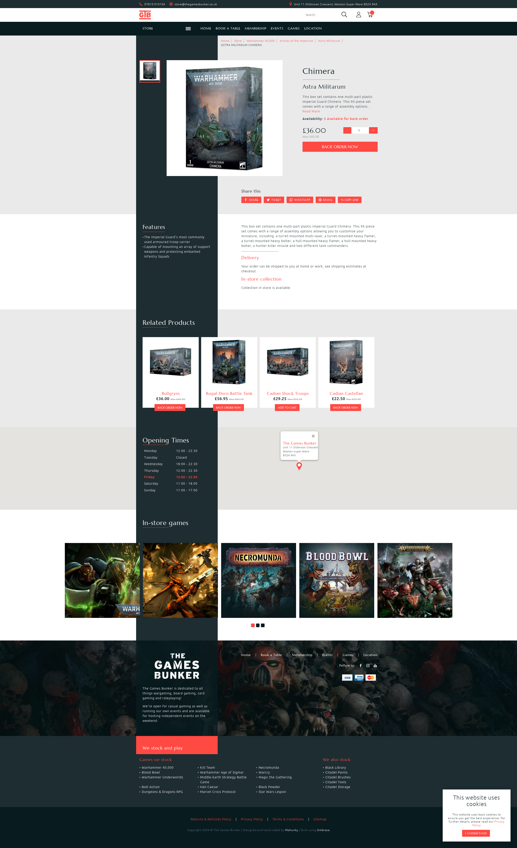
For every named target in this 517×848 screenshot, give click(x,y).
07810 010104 (154, 4)
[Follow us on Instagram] (368, 665)
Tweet (275, 200)
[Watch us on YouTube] (376, 665)
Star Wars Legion (272, 791)
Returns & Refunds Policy (211, 819)
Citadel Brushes (338, 777)
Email (327, 200)
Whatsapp (301, 200)
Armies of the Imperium (296, 40)
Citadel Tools (335, 782)
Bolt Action (151, 787)
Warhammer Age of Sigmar (222, 772)
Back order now (340, 146)
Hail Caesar (209, 787)
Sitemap (320, 819)
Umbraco (323, 830)
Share (253, 200)
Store (238, 40)
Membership (255, 28)
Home (206, 28)
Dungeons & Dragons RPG (162, 791)
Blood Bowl (151, 772)
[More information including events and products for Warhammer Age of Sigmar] (414, 580)
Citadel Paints (336, 772)
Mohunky (291, 830)
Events (277, 28)
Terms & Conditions (288, 819)
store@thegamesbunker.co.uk (195, 4)
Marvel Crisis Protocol (218, 791)
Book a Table (228, 28)
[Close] (313, 436)
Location (313, 28)
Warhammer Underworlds (162, 777)
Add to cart (287, 407)
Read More (311, 111)
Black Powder (269, 787)
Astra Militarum (329, 40)
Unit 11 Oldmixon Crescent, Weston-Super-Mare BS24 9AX (336, 4)
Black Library (335, 767)
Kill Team (207, 767)
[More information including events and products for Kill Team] (180, 580)
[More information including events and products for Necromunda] (258, 580)
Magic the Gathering (275, 777)
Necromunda (269, 767)
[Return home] (166, 14)
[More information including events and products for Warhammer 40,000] (102, 580)
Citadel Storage (337, 787)
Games (294, 28)
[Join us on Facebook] (361, 665)
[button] (253, 625)
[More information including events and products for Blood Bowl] (336, 580)
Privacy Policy (252, 819)
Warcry (264, 772)
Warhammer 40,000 (261, 40)
